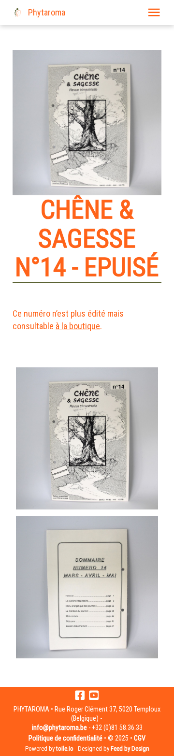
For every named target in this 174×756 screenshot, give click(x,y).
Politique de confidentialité (65, 738)
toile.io (64, 748)
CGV (139, 738)
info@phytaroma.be (59, 728)
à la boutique (78, 326)
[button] (153, 12)
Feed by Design (130, 748)
